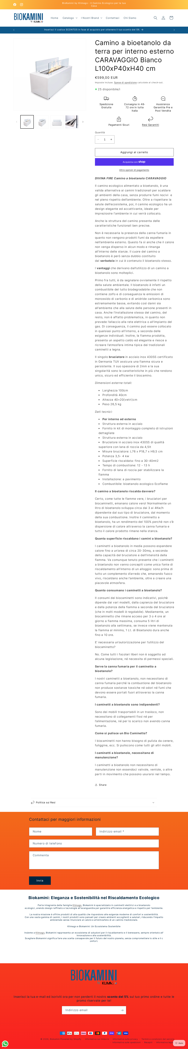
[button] (69, 18)
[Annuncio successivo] (174, 30)
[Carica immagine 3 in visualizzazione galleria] (57, 121)
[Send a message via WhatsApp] (5, 1044)
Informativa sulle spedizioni (126, 1042)
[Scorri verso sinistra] (16, 122)
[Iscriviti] (122, 1010)
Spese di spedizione (125, 82)
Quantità (100, 132)
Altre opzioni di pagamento (134, 170)
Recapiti (148, 1042)
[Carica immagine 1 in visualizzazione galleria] (27, 121)
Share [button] (103, 784)
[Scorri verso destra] (83, 122)
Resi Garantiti (150, 124)
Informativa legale (165, 1042)
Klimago (77, 905)
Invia (39, 880)
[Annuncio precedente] (14, 30)
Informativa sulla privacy (125, 1039)
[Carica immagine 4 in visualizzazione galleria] (72, 121)
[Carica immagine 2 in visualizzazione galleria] (42, 121)
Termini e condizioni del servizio (158, 1039)
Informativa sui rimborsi (97, 1039)
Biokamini (55, 1039)
